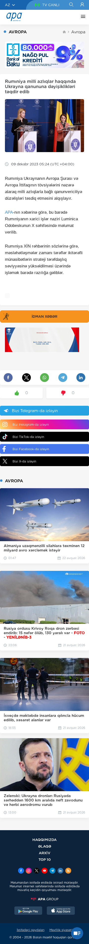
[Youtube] (44, 871)
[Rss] (68, 871)
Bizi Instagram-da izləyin (31, 424)
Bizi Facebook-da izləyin (31, 449)
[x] (37, 871)
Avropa (78, 32)
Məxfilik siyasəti (60, 930)
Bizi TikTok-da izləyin (28, 437)
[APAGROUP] (44, 899)
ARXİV (44, 853)
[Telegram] (52, 871)
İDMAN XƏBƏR (44, 316)
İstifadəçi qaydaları (30, 930)
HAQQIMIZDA (44, 840)
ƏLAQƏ (44, 846)
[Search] (71, 4)
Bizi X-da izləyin (24, 461)
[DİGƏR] (81, 17)
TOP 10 (45, 859)
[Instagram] (29, 871)
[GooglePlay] (28, 911)
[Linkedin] (60, 871)
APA (9, 212)
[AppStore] (61, 911)
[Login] (82, 4)
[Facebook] (21, 871)
